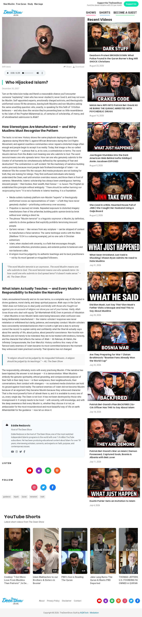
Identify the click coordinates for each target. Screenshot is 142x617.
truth (42, 497)
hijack (16, 497)
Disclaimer (66, 601)
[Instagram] (17, 452)
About (42, 601)
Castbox (57, 470)
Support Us (131, 4)
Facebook (53, 487)
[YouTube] (12, 452)
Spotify (48, 470)
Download (79, 67)
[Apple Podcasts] (105, 600)
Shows (91, 12)
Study (30, 4)
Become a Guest (125, 12)
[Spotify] (112, 600)
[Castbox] (118, 600)
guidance (6, 497)
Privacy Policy (53, 601)
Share (69, 67)
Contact (77, 601)
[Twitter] (20, 452)
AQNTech (84, 613)
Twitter (43, 487)
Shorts (104, 12)
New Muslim (9, 4)
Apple (39, 470)
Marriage (38, 4)
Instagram (34, 487)
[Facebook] (24, 452)
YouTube (30, 470)
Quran (24, 497)
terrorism (33, 497)
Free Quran (21, 4)
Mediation (94, 613)
